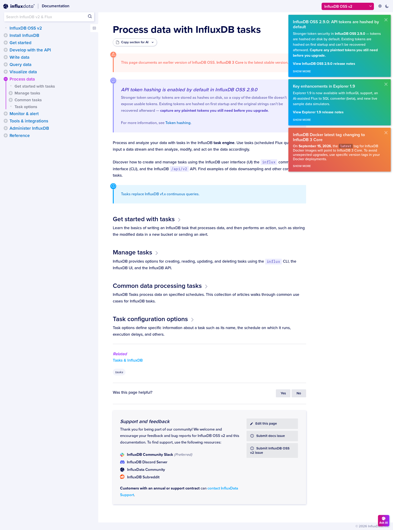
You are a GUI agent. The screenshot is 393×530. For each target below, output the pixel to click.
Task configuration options (150, 319)
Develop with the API (30, 50)
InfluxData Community (146, 469)
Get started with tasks (35, 86)
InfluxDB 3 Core (230, 62)
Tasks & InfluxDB (128, 360)
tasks (119, 372)
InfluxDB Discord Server (147, 462)
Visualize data (23, 72)
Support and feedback (144, 421)
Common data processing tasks (157, 286)
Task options (26, 106)
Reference (20, 135)
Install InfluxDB (24, 35)
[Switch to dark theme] (386, 6)
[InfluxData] (19, 6)
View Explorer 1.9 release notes (318, 112)
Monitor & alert (24, 114)
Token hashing (178, 123)
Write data (19, 57)
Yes (283, 393)
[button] (6, 35)
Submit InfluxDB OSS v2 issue (270, 450)
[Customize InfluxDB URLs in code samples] (380, 6)
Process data (22, 79)
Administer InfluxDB (29, 128)
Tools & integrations (29, 121)
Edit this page (266, 423)
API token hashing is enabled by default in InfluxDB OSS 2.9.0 (189, 90)
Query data (20, 64)
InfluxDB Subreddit (143, 477)
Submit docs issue (270, 436)
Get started (20, 43)
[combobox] (49, 16)
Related (120, 353)
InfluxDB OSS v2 (26, 28)
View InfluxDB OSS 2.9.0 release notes (324, 64)
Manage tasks (27, 93)
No (299, 393)
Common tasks (28, 99)
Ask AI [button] (383, 523)
